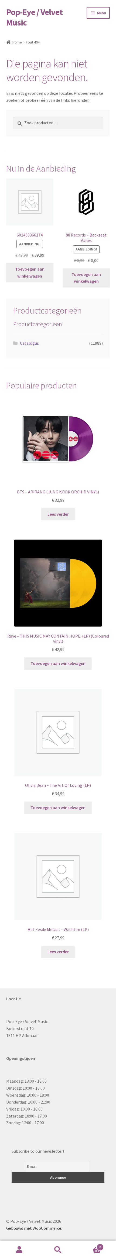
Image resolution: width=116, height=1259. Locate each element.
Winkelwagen (89, 1245)
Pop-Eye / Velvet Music (34, 17)
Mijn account (19, 1250)
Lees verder (58, 514)
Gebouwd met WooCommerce (33, 1228)
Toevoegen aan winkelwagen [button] (30, 272)
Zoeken (58, 1250)
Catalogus (29, 343)
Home (17, 42)
